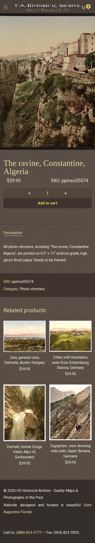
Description (12, 233)
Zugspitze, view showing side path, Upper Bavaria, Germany (70, 451)
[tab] (47, 232)
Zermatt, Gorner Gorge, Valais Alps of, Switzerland (24, 452)
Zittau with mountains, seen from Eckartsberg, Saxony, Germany (70, 362)
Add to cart (47, 203)
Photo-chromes (32, 289)
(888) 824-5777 (29, 532)
